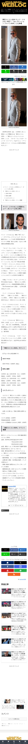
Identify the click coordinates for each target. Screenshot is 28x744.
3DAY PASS (9, 193)
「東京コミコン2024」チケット (12, 191)
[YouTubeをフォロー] (18, 505)
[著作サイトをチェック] (9, 505)
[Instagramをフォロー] (16, 505)
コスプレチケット (10, 198)
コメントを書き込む (14, 719)
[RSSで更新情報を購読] (22, 505)
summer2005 (12, 486)
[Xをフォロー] (11, 505)
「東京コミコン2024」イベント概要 (13, 200)
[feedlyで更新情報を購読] (20, 505)
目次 (12, 183)
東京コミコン (6, 510)
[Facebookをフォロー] (14, 505)
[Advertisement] (14, 165)
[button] (14, 71)
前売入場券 (8, 195)
